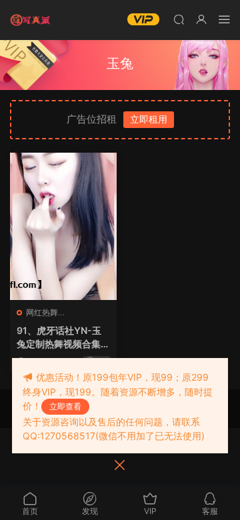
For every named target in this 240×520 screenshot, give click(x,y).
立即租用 (148, 119)
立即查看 (65, 406)
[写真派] (30, 20)
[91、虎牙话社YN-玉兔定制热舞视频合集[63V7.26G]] (63, 226)
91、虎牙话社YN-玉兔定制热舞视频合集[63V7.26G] (59, 338)
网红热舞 (42, 312)
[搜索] (179, 19)
